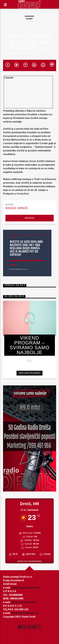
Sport (29, 19)
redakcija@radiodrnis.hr (25, 613)
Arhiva (29, 218)
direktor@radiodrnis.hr (24, 602)
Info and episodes (29, 373)
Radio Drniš (16, 208)
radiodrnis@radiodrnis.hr (25, 587)
